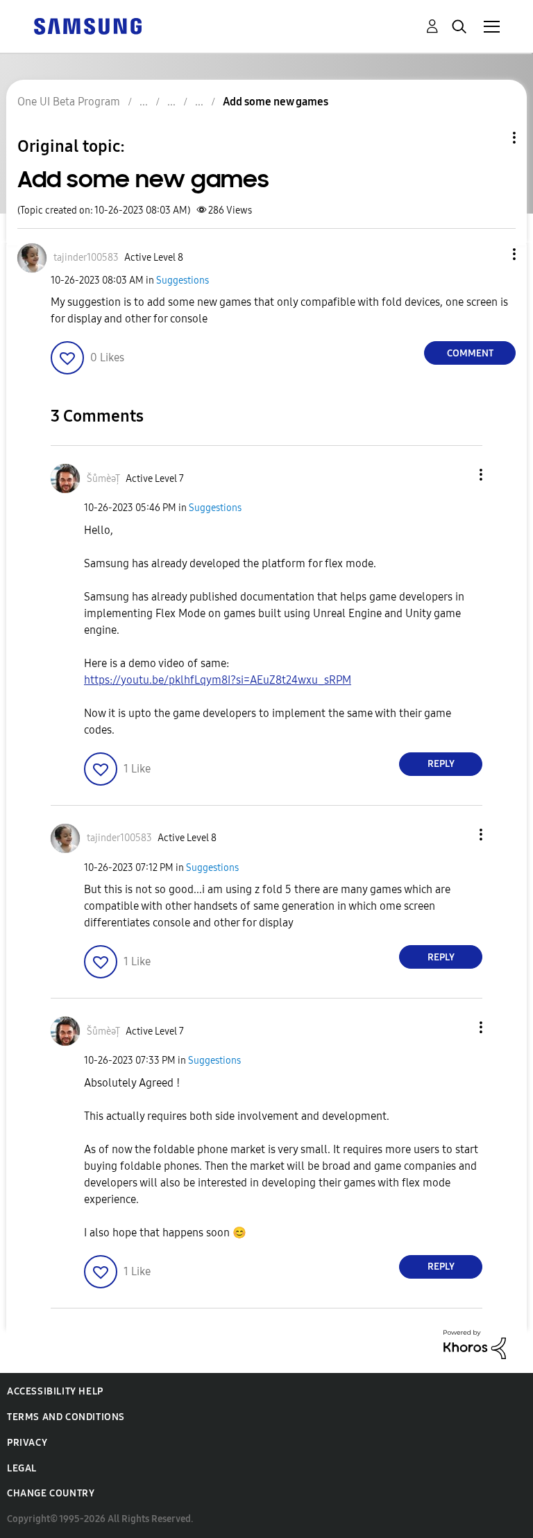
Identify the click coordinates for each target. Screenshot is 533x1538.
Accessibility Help (55, 1391)
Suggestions (182, 280)
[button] (491, 254)
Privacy (27, 1443)
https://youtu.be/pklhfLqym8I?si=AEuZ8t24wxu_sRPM (217, 679)
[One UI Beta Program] (87, 25)
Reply (441, 764)
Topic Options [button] (491, 137)
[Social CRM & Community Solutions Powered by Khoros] (474, 1343)
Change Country (50, 1493)
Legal (22, 1468)
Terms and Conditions (66, 1417)
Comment (470, 353)
